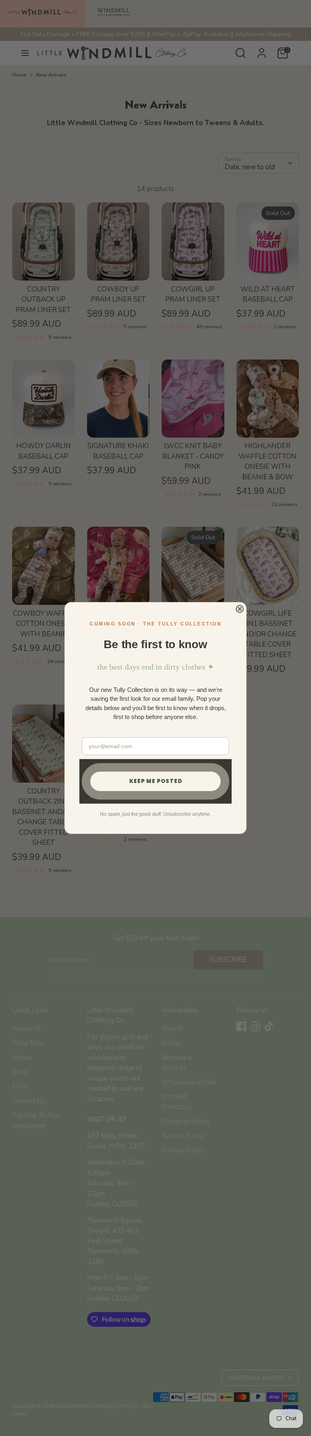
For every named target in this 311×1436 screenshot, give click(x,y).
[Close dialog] (239, 609)
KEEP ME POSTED (155, 781)
